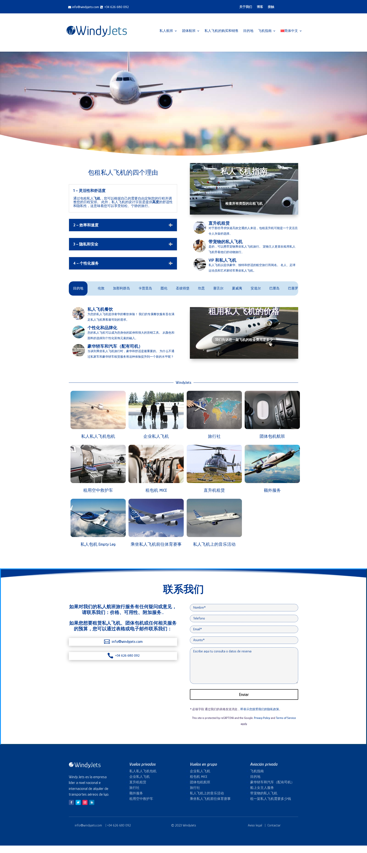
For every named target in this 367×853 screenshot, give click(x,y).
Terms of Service (286, 718)
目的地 (248, 31)
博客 (260, 7)
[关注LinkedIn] (91, 802)
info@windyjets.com (89, 825)
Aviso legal (255, 825)
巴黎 (289, 288)
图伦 (140, 288)
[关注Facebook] (71, 802)
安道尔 (232, 288)
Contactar (274, 825)
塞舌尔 (194, 288)
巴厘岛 (250, 288)
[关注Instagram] (85, 802)
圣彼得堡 (158, 288)
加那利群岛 (97, 288)
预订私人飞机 (182, 115)
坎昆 (177, 288)
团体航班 (189, 31)
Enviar (244, 694)
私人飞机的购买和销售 (222, 31)
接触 (271, 7)
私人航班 (166, 31)
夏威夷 (213, 288)
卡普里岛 (121, 288)
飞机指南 (265, 31)
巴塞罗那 (271, 288)
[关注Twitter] (78, 802)
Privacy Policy (262, 718)
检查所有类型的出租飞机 (244, 203)
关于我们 (245, 7)
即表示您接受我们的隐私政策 (259, 709)
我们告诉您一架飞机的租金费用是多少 (244, 340)
